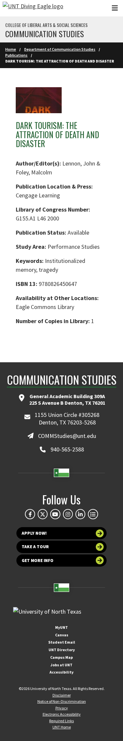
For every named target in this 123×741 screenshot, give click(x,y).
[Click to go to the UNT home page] (33, 8)
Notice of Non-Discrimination (61, 701)
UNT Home (61, 727)
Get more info (37, 560)
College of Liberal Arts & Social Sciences (46, 25)
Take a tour (35, 546)
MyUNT (61, 627)
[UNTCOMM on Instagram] (68, 514)
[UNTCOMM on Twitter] (43, 514)
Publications (16, 55)
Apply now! (34, 533)
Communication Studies (44, 34)
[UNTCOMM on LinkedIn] (80, 514)
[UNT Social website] (93, 514)
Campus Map (61, 657)
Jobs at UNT (61, 664)
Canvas (61, 634)
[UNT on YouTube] (55, 514)
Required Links (61, 720)
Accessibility (61, 672)
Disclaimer (61, 695)
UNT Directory (62, 649)
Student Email (61, 642)
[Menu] (115, 8)
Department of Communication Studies (59, 49)
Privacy (61, 707)
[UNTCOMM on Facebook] (30, 514)
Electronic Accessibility (62, 714)
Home (10, 49)
